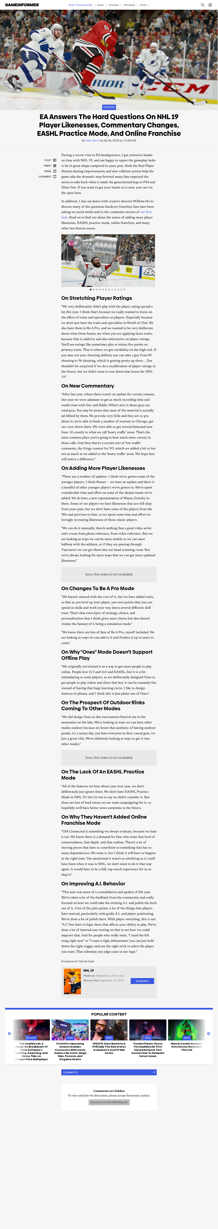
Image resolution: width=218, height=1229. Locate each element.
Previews (129, 5)
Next (208, 1033)
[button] (152, 237)
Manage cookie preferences (109, 1102)
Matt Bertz (92, 140)
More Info (142, 981)
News (100, 5)
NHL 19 (88, 970)
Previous (9, 1033)
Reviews (114, 5)
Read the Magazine (80, 5)
